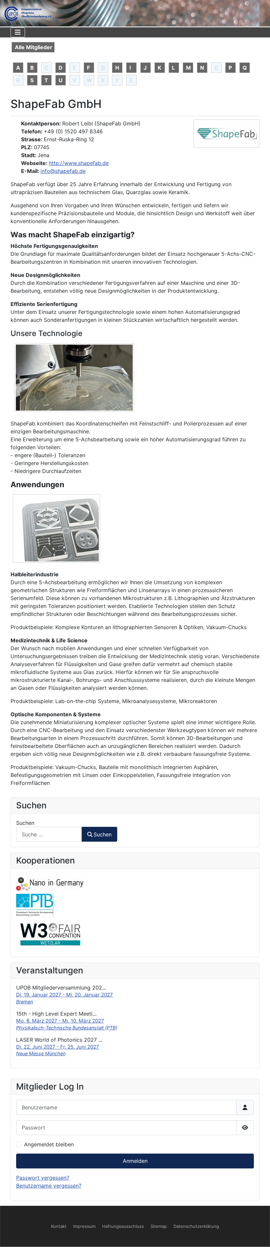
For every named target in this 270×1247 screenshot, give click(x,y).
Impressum (84, 1226)
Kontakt (59, 1226)
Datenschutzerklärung (196, 1226)
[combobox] (49, 834)
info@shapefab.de (63, 171)
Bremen (24, 1001)
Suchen (25, 823)
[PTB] (34, 905)
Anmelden (135, 1161)
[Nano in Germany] (49, 883)
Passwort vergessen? (42, 1177)
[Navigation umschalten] (18, 32)
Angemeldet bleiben (49, 1144)
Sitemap (158, 1226)
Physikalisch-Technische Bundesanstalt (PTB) (66, 1027)
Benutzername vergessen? (48, 1185)
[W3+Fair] (50, 933)
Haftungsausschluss (123, 1226)
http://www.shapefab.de (79, 163)
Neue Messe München (41, 1053)
